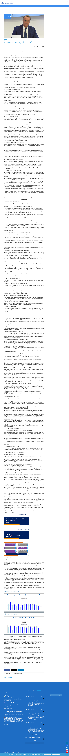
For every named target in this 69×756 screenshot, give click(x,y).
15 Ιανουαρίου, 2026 (7, 673)
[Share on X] (14, 670)
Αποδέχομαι (46, 754)
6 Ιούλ (42, 737)
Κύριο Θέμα (17, 673)
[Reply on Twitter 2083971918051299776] (29, 719)
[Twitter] (67, 747)
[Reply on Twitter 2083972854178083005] (29, 706)
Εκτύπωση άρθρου (8, 677)
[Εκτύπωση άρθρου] (4, 677)
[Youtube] (67, 752)
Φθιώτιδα (58, 2)
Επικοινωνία (64, 2)
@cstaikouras (38, 696)
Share (11, 708)
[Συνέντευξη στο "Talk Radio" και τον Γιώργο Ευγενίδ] (62, 691)
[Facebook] (67, 745)
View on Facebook (6, 708)
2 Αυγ (42, 696)
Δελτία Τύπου (13, 673)
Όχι (50, 754)
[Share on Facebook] (7, 670)
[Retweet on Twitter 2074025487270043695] (31, 740)
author (21, 673)
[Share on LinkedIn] (21, 670)
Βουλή (48, 2)
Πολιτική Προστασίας (55, 754)
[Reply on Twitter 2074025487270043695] (29, 740)
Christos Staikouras (31, 696)
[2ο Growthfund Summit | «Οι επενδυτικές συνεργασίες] (55, 691)
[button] (67, 2)
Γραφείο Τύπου (53, 2)
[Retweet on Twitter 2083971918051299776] (31, 719)
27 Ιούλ (42, 722)
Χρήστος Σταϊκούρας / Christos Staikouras (14, 711)
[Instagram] (67, 750)
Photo (7, 706)
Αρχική (44, 2)
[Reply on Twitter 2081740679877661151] (29, 734)
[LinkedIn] (67, 743)
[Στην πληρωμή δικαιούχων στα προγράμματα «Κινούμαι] (49, 691)
